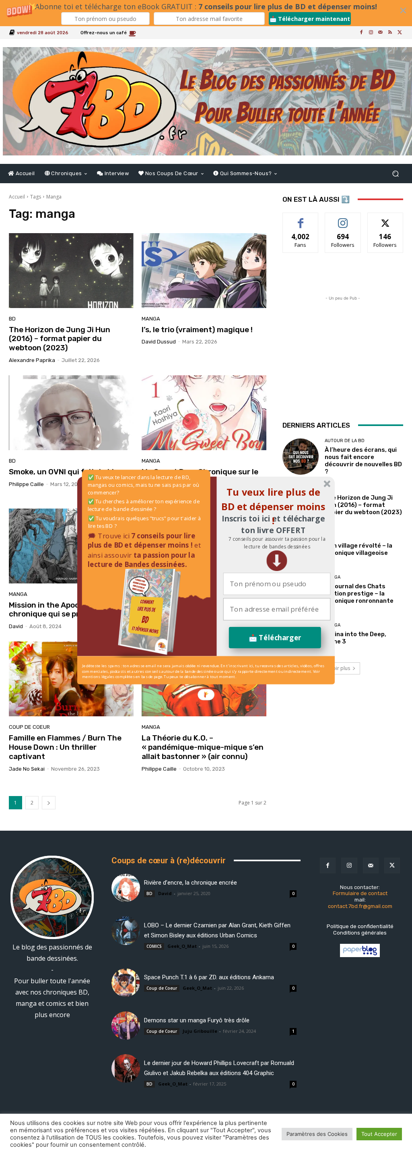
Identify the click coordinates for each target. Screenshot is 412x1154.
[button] (277, 543)
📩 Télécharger (275, 637)
